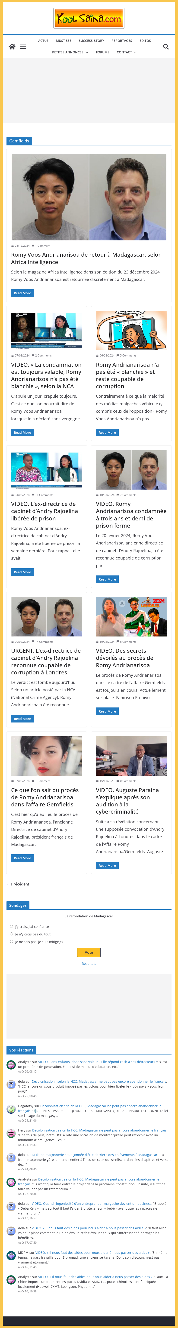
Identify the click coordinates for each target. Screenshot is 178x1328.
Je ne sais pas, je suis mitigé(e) (39, 942)
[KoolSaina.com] (12, 46)
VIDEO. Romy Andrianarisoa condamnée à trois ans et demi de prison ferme (131, 514)
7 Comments (128, 495)
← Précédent (17, 884)
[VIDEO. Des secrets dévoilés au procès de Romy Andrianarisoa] (131, 616)
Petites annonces (67, 52)
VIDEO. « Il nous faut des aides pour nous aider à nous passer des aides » (89, 1228)
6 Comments (128, 642)
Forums (102, 52)
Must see (63, 40)
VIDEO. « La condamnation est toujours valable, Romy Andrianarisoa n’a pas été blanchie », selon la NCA (46, 375)
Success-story (91, 40)
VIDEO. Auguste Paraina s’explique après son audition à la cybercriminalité (127, 800)
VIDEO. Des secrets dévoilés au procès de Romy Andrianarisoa (124, 658)
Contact (124, 52)
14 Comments (44, 642)
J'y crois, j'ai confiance (32, 926)
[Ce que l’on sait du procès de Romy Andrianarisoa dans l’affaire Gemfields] (46, 756)
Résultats (89, 963)
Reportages (121, 40)
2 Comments (43, 355)
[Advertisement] (89, 90)
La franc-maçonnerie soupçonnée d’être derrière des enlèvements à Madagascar (94, 1155)
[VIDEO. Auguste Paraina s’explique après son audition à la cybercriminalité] (131, 756)
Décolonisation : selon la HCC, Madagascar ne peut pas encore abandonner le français (99, 1081)
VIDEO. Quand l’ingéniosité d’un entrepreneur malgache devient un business (91, 1203)
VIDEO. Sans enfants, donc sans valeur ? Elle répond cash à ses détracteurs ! (97, 1062)
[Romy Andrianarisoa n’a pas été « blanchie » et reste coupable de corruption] (131, 330)
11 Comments (44, 495)
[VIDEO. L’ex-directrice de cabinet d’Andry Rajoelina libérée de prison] (46, 469)
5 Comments (128, 355)
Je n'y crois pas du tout (33, 934)
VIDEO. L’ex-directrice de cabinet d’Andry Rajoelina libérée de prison (44, 511)
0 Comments (128, 781)
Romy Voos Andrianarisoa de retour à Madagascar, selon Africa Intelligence (86, 258)
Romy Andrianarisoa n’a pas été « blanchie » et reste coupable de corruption (127, 375)
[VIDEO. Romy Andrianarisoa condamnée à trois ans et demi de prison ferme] (131, 469)
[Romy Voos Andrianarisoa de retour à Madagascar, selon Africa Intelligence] (89, 197)
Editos (145, 40)
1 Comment (42, 246)
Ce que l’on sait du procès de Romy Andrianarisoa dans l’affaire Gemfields (45, 797)
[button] (86, 52)
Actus (43, 40)
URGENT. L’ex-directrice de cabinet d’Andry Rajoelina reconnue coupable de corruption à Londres (46, 661)
